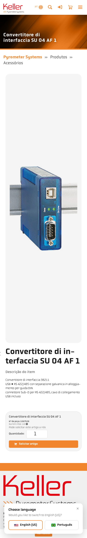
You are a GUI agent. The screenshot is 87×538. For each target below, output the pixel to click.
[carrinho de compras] (70, 7)
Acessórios (13, 63)
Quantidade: (16, 434)
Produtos (58, 57)
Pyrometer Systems (22, 57)
